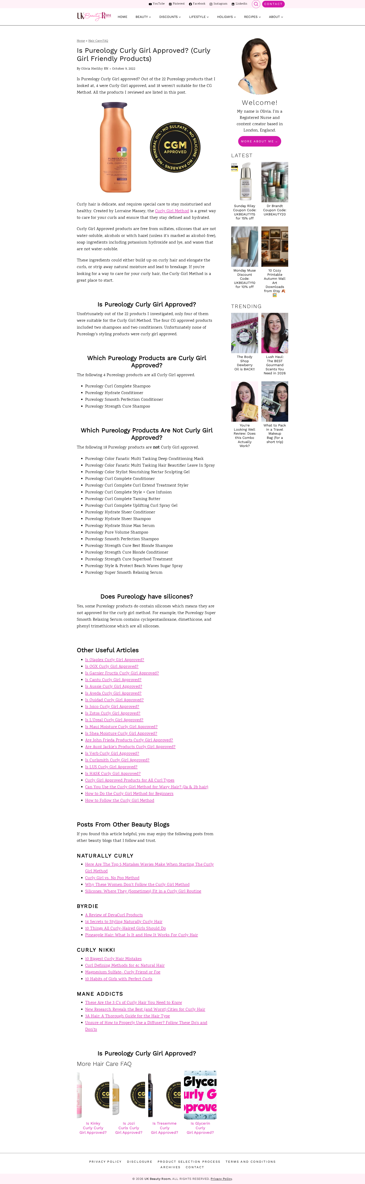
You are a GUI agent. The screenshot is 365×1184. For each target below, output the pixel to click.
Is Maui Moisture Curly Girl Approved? (121, 727)
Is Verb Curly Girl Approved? (112, 754)
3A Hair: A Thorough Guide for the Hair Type (127, 1016)
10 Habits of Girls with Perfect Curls (118, 979)
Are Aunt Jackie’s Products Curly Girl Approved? (130, 747)
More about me (257, 141)
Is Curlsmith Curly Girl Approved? (117, 760)
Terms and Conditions (251, 1161)
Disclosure (139, 1161)
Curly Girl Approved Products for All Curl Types (130, 781)
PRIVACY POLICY (105, 1161)
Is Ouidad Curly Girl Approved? (114, 700)
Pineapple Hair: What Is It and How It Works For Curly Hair (141, 935)
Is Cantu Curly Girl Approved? (113, 680)
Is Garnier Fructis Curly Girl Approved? (122, 673)
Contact (273, 4)
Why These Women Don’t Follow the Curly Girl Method (137, 885)
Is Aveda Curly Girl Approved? (113, 694)
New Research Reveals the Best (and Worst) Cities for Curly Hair (145, 1010)
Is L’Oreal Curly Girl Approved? (114, 720)
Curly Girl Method (172, 211)
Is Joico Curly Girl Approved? (112, 707)
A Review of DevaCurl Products (114, 915)
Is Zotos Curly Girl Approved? (112, 714)
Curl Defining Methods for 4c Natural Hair (125, 966)
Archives (170, 1167)
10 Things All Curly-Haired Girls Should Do (125, 929)
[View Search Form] (256, 4)
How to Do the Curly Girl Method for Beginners (129, 794)
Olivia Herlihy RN (94, 68)
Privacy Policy (221, 1179)
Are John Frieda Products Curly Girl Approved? (129, 740)
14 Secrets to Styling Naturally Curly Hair (123, 922)
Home (122, 17)
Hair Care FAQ (98, 41)
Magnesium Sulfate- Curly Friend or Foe (122, 972)
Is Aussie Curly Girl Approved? (113, 687)
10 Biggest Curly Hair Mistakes (113, 959)
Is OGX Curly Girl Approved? (112, 667)
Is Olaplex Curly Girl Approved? (114, 660)
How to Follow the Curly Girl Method (119, 801)
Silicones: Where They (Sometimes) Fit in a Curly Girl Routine (143, 891)
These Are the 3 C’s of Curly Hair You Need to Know (133, 1003)
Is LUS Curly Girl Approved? (111, 767)
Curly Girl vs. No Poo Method (112, 878)
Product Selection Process (189, 1161)
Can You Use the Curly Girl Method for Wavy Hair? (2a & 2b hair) (146, 787)
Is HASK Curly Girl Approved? (113, 774)
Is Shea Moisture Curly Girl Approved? (121, 734)
